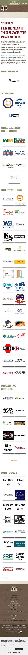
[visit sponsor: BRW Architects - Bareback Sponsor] (8, 298)
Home (2, 19)
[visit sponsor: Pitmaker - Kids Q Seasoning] (20, 435)
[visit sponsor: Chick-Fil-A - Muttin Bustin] (8, 212)
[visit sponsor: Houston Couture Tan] (20, 556)
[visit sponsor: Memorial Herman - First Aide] (8, 165)
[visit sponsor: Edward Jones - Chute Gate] (20, 261)
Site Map (14, 609)
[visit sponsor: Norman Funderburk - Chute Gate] (8, 199)
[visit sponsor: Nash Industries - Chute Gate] (20, 224)
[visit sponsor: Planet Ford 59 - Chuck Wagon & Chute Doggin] (8, 286)
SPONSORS (14, 603)
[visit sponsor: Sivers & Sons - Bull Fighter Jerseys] (20, 311)
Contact (14, 607)
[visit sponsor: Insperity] (8, 531)
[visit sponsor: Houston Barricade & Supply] (14, 460)
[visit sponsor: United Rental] (14, 115)
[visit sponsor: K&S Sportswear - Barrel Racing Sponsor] (8, 236)
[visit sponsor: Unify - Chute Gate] (8, 336)
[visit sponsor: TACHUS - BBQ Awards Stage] (8, 423)
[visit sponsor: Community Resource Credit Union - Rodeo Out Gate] (20, 212)
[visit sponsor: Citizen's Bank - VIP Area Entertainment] (8, 261)
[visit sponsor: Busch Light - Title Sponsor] (20, 103)
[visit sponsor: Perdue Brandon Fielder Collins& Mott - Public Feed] (8, 398)
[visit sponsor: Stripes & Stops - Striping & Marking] (8, 348)
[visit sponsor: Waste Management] (8, 140)
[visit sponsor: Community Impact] (8, 569)
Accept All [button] (19, 649)
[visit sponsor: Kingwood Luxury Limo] (20, 373)
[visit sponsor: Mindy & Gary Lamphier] (8, 544)
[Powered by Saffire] (20, 632)
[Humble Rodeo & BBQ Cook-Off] (4, 8)
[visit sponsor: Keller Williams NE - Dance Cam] (8, 274)
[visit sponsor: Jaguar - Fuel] (20, 336)
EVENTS (14, 601)
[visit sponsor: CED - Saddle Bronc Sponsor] (8, 249)
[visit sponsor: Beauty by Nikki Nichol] (8, 519)
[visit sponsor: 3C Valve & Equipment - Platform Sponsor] (20, 348)
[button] (25, 5)
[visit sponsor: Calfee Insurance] (20, 494)
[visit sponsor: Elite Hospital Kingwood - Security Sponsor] (20, 153)
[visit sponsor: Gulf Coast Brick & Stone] (20, 519)
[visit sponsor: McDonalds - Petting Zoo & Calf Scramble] (20, 199)
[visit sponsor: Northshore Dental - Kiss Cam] (20, 274)
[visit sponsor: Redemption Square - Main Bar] (20, 249)
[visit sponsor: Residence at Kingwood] (20, 531)
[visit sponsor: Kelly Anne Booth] (8, 507)
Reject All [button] (9, 649)
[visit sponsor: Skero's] (8, 360)
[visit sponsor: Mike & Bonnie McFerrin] (20, 507)
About (14, 597)
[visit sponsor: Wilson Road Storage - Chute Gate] (8, 224)
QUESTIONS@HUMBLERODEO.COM (14, 620)
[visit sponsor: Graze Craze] (8, 556)
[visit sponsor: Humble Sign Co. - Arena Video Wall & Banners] (20, 323)
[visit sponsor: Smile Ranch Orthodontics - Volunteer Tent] (14, 177)
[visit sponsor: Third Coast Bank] (8, 494)
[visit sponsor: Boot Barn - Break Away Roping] (20, 236)
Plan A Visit (14, 599)
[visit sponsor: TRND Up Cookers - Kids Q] (20, 423)
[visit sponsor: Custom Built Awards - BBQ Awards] (20, 447)
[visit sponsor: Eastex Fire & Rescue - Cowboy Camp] (20, 298)
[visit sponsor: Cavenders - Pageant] (20, 569)
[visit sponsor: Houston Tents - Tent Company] (8, 153)
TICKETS (14, 2)
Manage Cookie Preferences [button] (14, 652)
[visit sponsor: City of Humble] (8, 103)
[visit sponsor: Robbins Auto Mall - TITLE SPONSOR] (14, 81)
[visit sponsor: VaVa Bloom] (20, 544)
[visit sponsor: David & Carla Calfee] (8, 482)
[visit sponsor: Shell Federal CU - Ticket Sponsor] (20, 286)
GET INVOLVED (14, 605)
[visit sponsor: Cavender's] (8, 373)
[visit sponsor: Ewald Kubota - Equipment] (20, 140)
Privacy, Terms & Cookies (14, 611)
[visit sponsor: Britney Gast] (20, 482)
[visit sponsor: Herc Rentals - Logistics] (20, 398)
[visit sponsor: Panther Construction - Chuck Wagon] (8, 323)
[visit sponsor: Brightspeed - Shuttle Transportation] (20, 165)
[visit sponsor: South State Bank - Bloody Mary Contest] (20, 410)
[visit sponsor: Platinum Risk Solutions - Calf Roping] (8, 311)
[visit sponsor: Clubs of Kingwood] (20, 360)
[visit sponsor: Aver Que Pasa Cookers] (8, 435)
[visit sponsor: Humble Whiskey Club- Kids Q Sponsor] (8, 410)
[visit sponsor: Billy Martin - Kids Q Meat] (8, 447)
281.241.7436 (14, 617)
